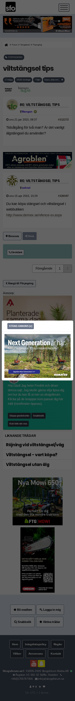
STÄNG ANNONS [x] (20, 326)
